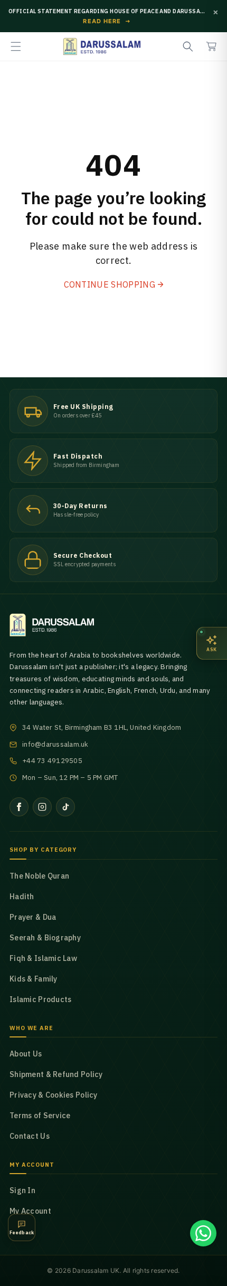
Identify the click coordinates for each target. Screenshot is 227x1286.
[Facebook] (19, 806)
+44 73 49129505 (52, 760)
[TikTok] (65, 806)
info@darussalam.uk (55, 744)
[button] (15, 46)
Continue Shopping (109, 284)
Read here (107, 21)
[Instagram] (42, 806)
